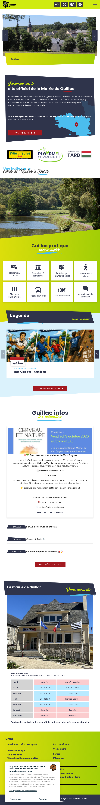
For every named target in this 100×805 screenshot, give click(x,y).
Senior (56, 754)
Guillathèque (14, 755)
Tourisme (58, 769)
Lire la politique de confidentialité (23, 791)
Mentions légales (61, 798)
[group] (51, 354)
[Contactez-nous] (64, 4)
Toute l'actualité (49, 564)
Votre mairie (24, 132)
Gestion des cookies (78, 798)
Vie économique (16, 750)
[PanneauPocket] (72, 4)
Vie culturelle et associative (22, 758)
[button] (5, 35)
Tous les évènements (49, 388)
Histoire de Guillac (63, 774)
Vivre (9, 739)
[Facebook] (80, 4)
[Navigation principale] (95, 4)
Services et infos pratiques (22, 744)
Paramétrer (15, 799)
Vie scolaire (59, 749)
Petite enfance (61, 744)
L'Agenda (58, 758)
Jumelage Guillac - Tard (66, 777)
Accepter (43, 799)
